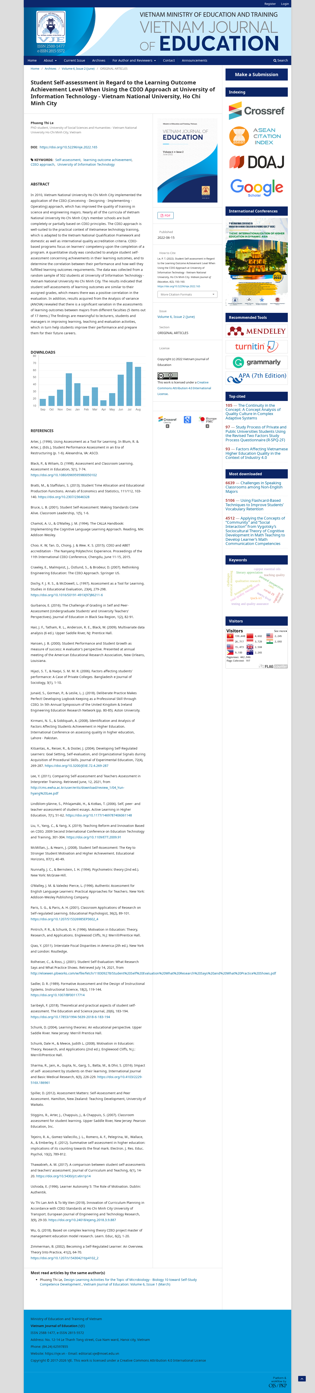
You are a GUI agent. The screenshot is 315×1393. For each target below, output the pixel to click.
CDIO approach (42, 164)
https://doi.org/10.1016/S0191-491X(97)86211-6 (67, 595)
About (49, 60)
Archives (98, 60)
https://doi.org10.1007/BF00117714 (58, 995)
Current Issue (74, 60)
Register (270, 4)
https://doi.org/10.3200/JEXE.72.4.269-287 (76, 765)
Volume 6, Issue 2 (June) (78, 68)
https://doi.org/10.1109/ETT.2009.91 (93, 837)
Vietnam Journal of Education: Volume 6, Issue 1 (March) (126, 1284)
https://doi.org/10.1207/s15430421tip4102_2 (64, 1258)
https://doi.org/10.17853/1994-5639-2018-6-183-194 (70, 1017)
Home (32, 60)
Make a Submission (256, 74)
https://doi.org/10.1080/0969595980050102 (64, 475)
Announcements (194, 60)
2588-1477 (47, 1332)
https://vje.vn (55, 1353)
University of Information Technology (86, 164)
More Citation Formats (176, 294)
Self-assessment (67, 160)
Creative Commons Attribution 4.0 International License (184, 388)
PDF (167, 215)
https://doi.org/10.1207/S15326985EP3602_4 (64, 919)
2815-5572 (76, 1332)
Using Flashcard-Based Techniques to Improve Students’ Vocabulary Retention (255, 504)
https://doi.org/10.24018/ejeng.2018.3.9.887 (82, 1220)
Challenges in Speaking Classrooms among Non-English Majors (254, 487)
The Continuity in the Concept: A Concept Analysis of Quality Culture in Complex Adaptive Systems (253, 412)
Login (285, 4)
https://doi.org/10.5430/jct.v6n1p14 (63, 1176)
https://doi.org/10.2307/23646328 (63, 497)
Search (282, 60)
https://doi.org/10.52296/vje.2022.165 (68, 147)
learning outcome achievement (107, 160)
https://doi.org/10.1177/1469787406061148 (99, 815)
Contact (169, 60)
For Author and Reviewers (133, 60)
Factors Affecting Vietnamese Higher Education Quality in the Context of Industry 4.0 (257, 453)
